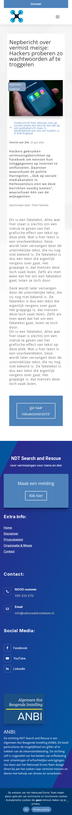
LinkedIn (19, 669)
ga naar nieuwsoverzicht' (36, 410)
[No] (67, 801)
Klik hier (36, 495)
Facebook (20, 648)
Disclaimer (11, 533)
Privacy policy (41, 809)
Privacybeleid (13, 539)
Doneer (36, 4)
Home (8, 527)
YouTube (19, 658)
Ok (26, 809)
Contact (9, 551)
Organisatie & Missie (18, 545)
